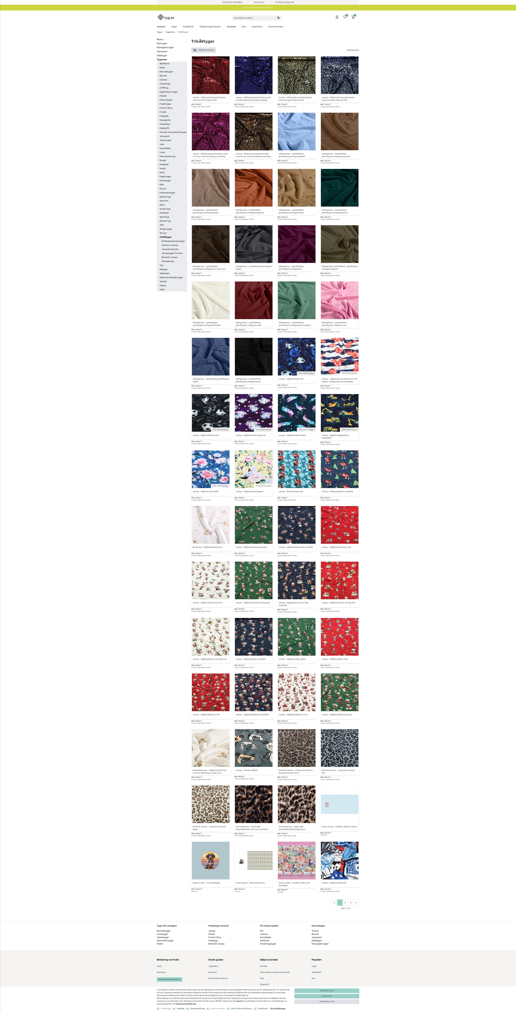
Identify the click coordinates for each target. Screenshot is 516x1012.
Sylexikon (212, 972)
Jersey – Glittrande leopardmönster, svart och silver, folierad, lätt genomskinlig (338, 99)
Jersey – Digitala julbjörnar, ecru (293, 715)
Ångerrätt (264, 984)
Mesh (162, 68)
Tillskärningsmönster (210, 27)
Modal (163, 160)
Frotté (163, 112)
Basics (160, 39)
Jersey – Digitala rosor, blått (205, 491)
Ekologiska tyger (165, 47)
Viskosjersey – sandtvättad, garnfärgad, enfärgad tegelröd (250, 211)
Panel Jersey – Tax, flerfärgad (206, 883)
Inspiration (257, 27)
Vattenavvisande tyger (171, 277)
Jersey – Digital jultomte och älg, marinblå (294, 604)
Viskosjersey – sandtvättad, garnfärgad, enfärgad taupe (205, 211)
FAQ (262, 978)
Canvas (163, 80)
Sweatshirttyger (165, 941)
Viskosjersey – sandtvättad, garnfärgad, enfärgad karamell (336, 155)
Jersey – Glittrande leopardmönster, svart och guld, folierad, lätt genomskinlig (295, 99)
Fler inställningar (278, 1009)
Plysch (163, 189)
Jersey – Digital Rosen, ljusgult (249, 491)
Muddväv (164, 164)
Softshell (164, 213)
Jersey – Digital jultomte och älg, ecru (210, 659)
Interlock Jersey (170, 245)
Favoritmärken (275, 27)
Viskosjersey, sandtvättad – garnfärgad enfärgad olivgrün (339, 267)
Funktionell (263, 1009)
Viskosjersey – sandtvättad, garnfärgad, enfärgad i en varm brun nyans (209, 267)
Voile (162, 289)
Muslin (163, 168)
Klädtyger (162, 55)
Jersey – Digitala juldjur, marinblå (251, 659)
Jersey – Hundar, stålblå (247, 770)
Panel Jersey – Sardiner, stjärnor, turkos (339, 827)
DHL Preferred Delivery (241, 1009)
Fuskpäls (164, 116)
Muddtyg (213, 941)
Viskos (163, 285)
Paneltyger (165, 181)
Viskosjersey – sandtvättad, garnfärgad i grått (254, 267)
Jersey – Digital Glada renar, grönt (251, 547)
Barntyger (162, 43)
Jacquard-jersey (170, 249)
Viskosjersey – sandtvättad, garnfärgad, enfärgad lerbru (291, 211)
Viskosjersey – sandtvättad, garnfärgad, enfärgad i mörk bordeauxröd (248, 324)
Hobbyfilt (164, 128)
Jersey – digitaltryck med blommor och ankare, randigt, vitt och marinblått (339, 380)
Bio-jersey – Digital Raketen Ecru (207, 547)
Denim (211, 934)
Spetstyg (164, 217)
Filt (261, 931)
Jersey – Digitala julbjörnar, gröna (337, 715)
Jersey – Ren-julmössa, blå (291, 491)
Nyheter (161, 27)
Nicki (162, 172)
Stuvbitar (231, 27)
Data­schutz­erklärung (186, 1004)
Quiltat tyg (165, 197)
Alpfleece (165, 64)
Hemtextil (162, 51)
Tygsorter (170, 32)
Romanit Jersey (170, 257)
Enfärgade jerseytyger (173, 241)
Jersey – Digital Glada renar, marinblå (296, 547)
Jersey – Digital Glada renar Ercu (208, 603)
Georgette (165, 120)
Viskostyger (163, 937)
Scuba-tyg (165, 209)
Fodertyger (165, 104)
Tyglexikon (213, 966)
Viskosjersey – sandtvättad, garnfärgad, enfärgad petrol (335, 211)
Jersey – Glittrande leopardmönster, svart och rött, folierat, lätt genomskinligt (209, 99)
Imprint (239, 1001)
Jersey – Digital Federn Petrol (292, 435)
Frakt (159, 966)
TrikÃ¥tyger (166, 237)
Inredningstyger (268, 944)
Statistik (180, 1009)
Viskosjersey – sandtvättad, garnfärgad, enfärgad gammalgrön (295, 324)
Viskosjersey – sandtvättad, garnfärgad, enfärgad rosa (334, 324)
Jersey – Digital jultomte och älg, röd (338, 603)
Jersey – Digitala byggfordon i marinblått (335, 436)
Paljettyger (165, 177)
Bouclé (163, 76)
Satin (162, 205)
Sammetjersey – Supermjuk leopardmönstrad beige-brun (292, 828)
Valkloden (164, 273)
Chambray (165, 84)
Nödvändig (166, 1009)
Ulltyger (164, 269)
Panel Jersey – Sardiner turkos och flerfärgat (294, 884)
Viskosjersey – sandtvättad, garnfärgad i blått (211, 380)
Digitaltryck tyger (169, 92)
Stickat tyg (165, 221)
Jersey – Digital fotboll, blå (291, 379)
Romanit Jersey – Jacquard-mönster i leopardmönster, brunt (296, 771)
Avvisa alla (327, 996)
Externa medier (218, 1009)
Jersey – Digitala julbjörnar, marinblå (252, 715)
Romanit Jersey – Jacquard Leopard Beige (209, 828)
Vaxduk (163, 281)
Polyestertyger (167, 193)
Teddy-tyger (166, 229)
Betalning (161, 972)
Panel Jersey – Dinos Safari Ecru (250, 883)
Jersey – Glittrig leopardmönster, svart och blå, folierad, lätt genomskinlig (253, 99)
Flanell (163, 96)
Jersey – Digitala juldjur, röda (335, 659)
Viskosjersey (168, 261)
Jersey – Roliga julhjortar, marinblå (337, 491)
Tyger (174, 27)
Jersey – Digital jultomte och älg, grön (253, 603)
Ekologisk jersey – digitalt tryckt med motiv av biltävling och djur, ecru (209, 771)
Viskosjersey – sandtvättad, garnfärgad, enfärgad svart (248, 380)
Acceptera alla (327, 991)
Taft (162, 225)
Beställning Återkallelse (169, 979)
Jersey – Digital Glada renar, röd (336, 547)
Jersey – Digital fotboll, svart (206, 435)
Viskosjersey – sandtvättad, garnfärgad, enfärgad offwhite (207, 324)
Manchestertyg (167, 156)
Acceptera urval (327, 1001)
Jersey (211, 931)
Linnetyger (162, 934)
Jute (162, 144)
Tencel (163, 233)
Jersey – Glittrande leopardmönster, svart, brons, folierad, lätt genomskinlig (253, 155)
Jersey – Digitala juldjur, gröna (292, 659)
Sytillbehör (188, 27)
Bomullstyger (166, 72)
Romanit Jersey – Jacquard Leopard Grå (338, 771)
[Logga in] (337, 17)
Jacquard (164, 136)
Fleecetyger (166, 100)
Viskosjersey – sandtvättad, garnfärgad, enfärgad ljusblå (292, 155)
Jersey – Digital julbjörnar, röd (206, 715)
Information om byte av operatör (275, 972)
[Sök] (278, 17)
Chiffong (164, 88)
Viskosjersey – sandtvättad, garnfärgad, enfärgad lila (291, 267)
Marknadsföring (198, 1009)
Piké (162, 185)
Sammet (164, 201)
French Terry (166, 108)
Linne (162, 152)
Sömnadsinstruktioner (218, 978)
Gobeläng (165, 124)
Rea (244, 27)
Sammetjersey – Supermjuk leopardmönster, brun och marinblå (252, 828)
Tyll (161, 265)
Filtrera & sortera (206, 50)
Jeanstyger (165, 140)
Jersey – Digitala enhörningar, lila (251, 435)
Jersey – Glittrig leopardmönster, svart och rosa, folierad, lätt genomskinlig (210, 155)
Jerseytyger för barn (172, 253)
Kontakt (263, 966)
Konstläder (165, 148)
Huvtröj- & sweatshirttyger (173, 132)
